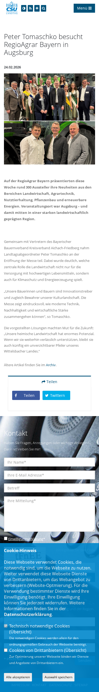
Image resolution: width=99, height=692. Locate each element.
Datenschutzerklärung (28, 614)
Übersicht (20, 632)
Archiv (51, 365)
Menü (82, 8)
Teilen (51, 381)
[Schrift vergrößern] (37, 8)
